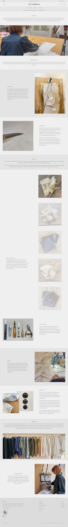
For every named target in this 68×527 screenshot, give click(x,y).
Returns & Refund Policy (42, 505)
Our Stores (63, 505)
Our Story (62, 503)
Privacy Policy (41, 506)
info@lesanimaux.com (6, 508)
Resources (35, 7)
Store (26, 7)
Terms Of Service (41, 508)
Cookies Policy (41, 510)
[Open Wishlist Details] (60, 4)
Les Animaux (6, 522)
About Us (30, 7)
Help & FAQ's (63, 506)
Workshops (40, 7)
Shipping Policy (41, 503)
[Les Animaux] (34, 4)
